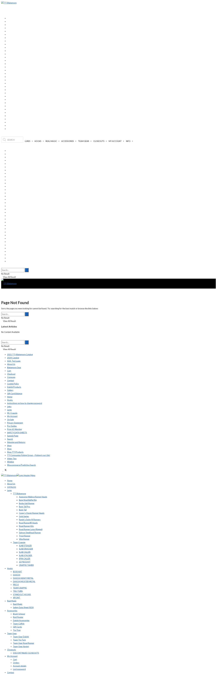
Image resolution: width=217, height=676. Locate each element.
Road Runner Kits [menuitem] (26, 526)
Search (10, 439)
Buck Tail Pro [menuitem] (24, 506)
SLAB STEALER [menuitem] (25, 545)
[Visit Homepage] (9, 3)
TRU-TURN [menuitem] (18, 591)
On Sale (10, 419)
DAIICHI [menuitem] (16, 575)
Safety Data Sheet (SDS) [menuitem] (23, 607)
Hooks (10, 400)
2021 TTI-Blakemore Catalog (20, 354)
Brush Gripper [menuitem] (19, 614)
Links (9, 406)
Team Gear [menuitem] (12, 633)
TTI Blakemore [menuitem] (19, 493)
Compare (11, 377)
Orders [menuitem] (16, 663)
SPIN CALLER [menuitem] (24, 558)
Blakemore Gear (14, 367)
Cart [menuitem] (15, 659)
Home (9, 397)
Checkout (11, 374)
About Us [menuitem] (11, 484)
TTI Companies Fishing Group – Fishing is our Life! (28, 455)
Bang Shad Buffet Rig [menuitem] (28, 500)
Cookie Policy (13, 384)
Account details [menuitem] (19, 666)
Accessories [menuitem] (12, 610)
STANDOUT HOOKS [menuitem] (22, 594)
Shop (9, 445)
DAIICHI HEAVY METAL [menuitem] (23, 578)
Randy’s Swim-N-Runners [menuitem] (29, 519)
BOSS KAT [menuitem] (17, 571)
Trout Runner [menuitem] (24, 536)
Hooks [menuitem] (10, 568)
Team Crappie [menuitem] (19, 542)
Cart (9, 371)
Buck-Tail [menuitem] (23, 510)
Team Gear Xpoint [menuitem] (21, 646)
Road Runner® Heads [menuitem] (28, 523)
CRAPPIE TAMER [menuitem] (26, 565)
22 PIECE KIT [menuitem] (24, 562)
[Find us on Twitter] (4, 470)
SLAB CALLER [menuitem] (24, 552)
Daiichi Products (14, 387)
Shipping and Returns (16, 442)
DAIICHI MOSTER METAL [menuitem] (24, 581)
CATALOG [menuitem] (11, 487)
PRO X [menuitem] (16, 584)
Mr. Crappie (12, 413)
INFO (128, 141)
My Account (12, 416)
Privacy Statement (15, 423)
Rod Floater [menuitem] (18, 617)
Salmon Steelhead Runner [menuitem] (30, 532)
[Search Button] (2, 266)
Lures (9, 410)
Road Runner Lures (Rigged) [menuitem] (31, 529)
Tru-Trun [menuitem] (17, 630)
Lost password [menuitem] (19, 669)
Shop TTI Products (15, 452)
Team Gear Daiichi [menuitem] (21, 636)
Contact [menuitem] (10, 672)
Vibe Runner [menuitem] (24, 539)
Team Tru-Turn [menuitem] (19, 640)
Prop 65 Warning (14, 429)
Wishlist (10, 462)
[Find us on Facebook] (2, 470)
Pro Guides (12, 426)
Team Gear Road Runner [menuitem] (23, 643)
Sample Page (12, 436)
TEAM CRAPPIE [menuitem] (20, 588)
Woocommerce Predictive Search (21, 465)
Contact (10, 380)
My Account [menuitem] (12, 656)
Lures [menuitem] (9, 490)
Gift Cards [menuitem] (17, 627)
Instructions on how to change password (24, 403)
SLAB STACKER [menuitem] (25, 555)
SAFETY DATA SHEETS (17, 432)
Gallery (10, 390)
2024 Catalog (13, 358)
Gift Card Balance (14, 393)
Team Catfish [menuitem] (18, 623)
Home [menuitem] (9, 480)
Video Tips (12, 458)
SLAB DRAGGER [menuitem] (26, 549)
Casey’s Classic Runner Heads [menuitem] (31, 513)
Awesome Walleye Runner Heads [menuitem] (33, 497)
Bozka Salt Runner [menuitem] (26, 503)
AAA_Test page (13, 361)
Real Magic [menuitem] (11, 601)
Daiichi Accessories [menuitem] (21, 620)
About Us (11, 364)
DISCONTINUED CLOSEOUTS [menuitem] (26, 653)
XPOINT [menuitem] (16, 597)
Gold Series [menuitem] (24, 516)
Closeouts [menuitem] (11, 650)
